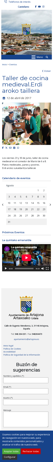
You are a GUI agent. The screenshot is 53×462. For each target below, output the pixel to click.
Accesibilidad (9, 351)
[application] (26, 257)
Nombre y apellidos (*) (13, 376)
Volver (47, 71)
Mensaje (7, 410)
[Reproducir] (5, 268)
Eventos (13, 64)
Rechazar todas (31, 451)
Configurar (10, 456)
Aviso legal (8, 345)
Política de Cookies (12, 348)
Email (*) (7, 387)
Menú (40, 57)
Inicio (4, 64)
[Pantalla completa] (47, 268)
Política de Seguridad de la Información (21, 354)
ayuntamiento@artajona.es (26, 339)
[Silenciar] (42, 268)
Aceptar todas (11, 451)
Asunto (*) (8, 397)
